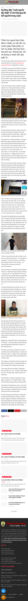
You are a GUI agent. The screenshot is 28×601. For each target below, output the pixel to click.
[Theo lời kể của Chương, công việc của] (14, 108)
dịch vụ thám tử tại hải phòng (11, 538)
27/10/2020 (11, 499)
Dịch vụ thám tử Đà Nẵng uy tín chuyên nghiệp (13, 457)
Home (2, 7)
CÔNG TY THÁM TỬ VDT (10, 597)
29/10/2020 (11, 492)
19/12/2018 (3, 19)
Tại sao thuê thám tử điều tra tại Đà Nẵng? (12, 480)
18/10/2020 (11, 506)
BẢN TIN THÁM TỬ (9, 7)
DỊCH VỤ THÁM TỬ (12, 594)
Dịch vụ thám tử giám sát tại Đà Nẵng (10, 434)
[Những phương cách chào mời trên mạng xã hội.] (14, 187)
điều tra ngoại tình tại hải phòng (15, 540)
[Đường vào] (14, 241)
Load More (14, 511)
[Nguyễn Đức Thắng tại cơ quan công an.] (14, 308)
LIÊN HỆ (21, 594)
